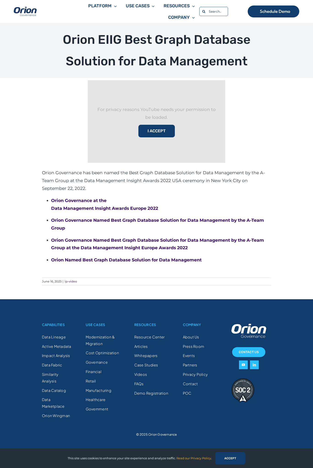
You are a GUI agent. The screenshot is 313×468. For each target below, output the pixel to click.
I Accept (157, 130)
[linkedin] (254, 364)
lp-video (71, 281)
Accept (230, 458)
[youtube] (243, 364)
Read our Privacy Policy (193, 458)
